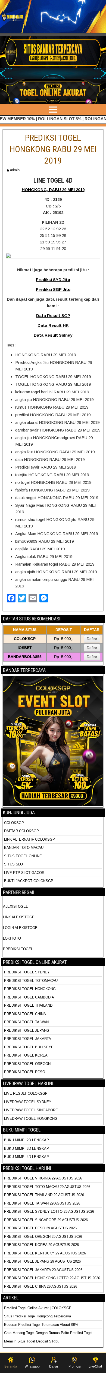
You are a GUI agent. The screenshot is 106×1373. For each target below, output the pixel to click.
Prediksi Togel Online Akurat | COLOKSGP (37, 1308)
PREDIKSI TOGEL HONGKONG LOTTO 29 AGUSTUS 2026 (52, 1278)
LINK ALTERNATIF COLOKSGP (29, 839)
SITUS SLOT (14, 864)
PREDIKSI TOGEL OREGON (27, 1064)
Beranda (10, 1366)
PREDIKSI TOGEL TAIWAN (26, 1022)
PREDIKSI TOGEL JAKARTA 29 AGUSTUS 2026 (43, 1270)
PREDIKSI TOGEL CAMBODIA (29, 997)
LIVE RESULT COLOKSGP (26, 1093)
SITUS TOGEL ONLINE (23, 856)
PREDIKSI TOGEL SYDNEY (27, 972)
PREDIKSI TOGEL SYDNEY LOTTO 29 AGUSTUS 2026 (49, 1211)
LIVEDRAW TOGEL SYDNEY (27, 1102)
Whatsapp (32, 1366)
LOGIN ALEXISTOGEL (21, 928)
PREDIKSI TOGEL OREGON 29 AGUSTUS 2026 (43, 1237)
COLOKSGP (14, 823)
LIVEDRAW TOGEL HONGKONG (30, 1118)
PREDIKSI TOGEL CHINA (25, 1014)
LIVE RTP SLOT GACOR (24, 873)
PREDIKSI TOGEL (18, 949)
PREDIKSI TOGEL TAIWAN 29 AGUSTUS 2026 (42, 1203)
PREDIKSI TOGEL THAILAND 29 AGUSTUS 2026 (44, 1195)
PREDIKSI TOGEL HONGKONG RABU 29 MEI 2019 (53, 148)
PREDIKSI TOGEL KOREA (26, 1055)
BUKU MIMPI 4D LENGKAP (26, 1157)
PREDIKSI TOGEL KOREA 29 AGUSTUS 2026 (41, 1245)
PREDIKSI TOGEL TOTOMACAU (31, 981)
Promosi (74, 1366)
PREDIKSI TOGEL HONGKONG (30, 989)
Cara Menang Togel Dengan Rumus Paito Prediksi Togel (48, 1333)
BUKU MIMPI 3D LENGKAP (26, 1148)
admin (15, 170)
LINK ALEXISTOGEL (19, 917)
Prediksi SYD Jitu (53, 279)
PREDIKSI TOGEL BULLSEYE (29, 1047)
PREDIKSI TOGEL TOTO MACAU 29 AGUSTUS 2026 (47, 1187)
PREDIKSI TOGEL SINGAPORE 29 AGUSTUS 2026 (46, 1220)
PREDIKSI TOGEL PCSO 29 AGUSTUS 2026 (40, 1228)
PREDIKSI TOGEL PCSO (24, 1072)
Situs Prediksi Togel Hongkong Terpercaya (38, 1316)
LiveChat (95, 1366)
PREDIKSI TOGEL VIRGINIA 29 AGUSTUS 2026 (43, 1178)
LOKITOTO (12, 938)
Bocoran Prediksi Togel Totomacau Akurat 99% (41, 1325)
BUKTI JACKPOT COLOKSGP (28, 881)
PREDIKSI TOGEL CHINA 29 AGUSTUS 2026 (40, 1286)
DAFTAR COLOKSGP (21, 831)
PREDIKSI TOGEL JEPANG (26, 1030)
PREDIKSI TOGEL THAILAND (28, 1005)
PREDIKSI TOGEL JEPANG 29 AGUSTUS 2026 (42, 1261)
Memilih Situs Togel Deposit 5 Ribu (31, 1341)
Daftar (92, 638)
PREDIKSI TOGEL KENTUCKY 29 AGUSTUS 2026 (45, 1253)
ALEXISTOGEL (15, 906)
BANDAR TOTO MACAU (23, 848)
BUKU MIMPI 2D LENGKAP (26, 1140)
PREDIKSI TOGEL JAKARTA (27, 1039)
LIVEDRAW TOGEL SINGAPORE (31, 1110)
